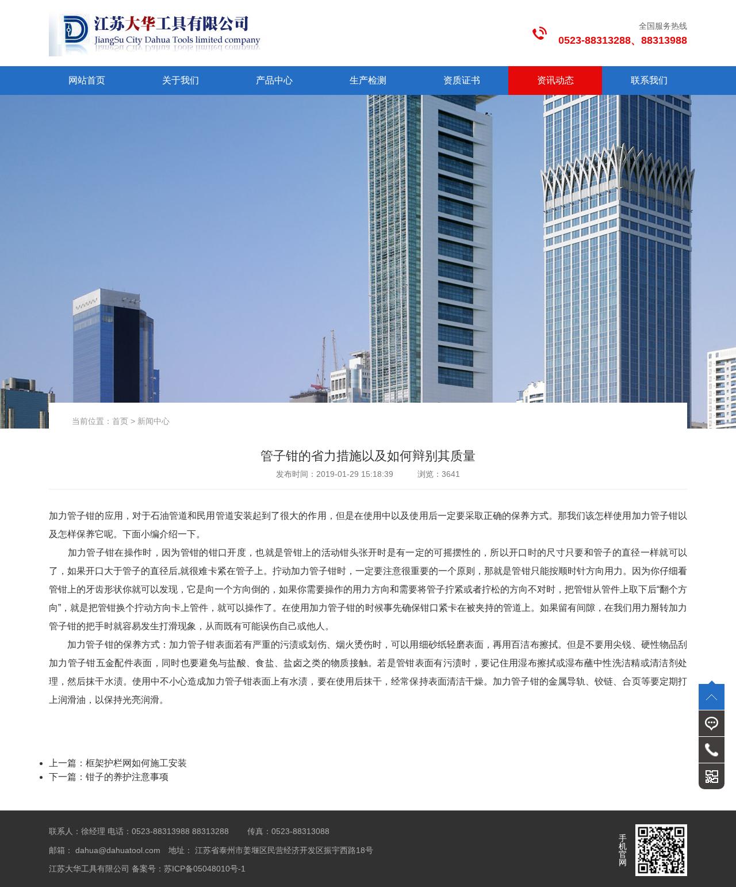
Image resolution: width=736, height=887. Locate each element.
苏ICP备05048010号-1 (210, 868)
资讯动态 (555, 80)
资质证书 (461, 80)
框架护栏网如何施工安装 (136, 763)
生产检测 (368, 80)
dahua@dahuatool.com (117, 850)
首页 (120, 421)
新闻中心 (153, 421)
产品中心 (274, 80)
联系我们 (649, 80)
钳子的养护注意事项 (127, 777)
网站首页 (86, 80)
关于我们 (180, 80)
